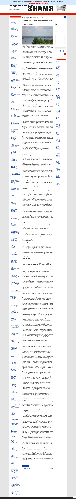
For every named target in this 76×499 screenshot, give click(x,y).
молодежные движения (14, 233)
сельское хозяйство (14, 394)
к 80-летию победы (14, 173)
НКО (11, 274)
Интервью (12, 157)
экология (12, 479)
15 (63, 51)
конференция (13, 201)
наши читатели (13, 270)
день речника (13, 118)
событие (12, 413)
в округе (12, 42)
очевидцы (12, 298)
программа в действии (14, 342)
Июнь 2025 (57, 77)
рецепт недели (13, 378)
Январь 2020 (58, 153)
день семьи (12, 122)
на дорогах (12, 246)
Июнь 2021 (57, 133)
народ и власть (13, 260)
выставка (12, 78)
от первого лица (13, 292)
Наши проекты (50, 13)
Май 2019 (57, 162)
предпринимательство (14, 333)
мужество (12, 239)
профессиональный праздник (15, 354)
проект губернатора (14, 348)
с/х (11, 390)
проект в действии (14, 347)
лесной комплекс (13, 211)
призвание (12, 335)
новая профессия (13, 275)
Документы (43, 13)
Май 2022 (57, 120)
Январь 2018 (58, 181)
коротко (12, 202)
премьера (12, 334)
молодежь (12, 234)
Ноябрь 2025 (58, 72)
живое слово (13, 138)
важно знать (13, 53)
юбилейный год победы (14, 491)
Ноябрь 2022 (58, 113)
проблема (12, 341)
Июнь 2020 (57, 147)
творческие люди (13, 442)
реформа (12, 377)
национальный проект (14, 266)
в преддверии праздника (14, 43)
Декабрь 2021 (58, 126)
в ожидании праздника (14, 41)
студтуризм (13, 437)
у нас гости (12, 455)
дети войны (12, 130)
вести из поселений (14, 56)
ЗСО (11, 153)
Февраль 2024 (58, 96)
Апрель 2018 (58, 177)
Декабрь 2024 (58, 84)
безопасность (13, 28)
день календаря (13, 110)
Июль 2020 (57, 146)
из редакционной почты (14, 154)
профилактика (13, 357)
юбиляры (12, 493)
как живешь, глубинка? (14, 181)
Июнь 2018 (57, 175)
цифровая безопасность (14, 469)
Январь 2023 (58, 111)
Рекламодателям (22, 13)
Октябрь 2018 (58, 170)
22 (63, 52)
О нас (15, 13)
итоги (12, 165)
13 (60, 51)
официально (13, 297)
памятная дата (13, 306)
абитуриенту (13, 22)
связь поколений (13, 392)
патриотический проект (14, 312)
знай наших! (13, 151)
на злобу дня (13, 248)
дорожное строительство (15, 133)
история (12, 161)
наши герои (12, 269)
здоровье (12, 144)
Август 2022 (57, 117)
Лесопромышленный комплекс (15, 216)
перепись (12, 314)
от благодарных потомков (15, 291)
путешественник (13, 365)
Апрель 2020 (58, 149)
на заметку (12, 247)
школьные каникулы (14, 477)
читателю (12, 473)
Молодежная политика (14, 231)
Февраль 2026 (58, 68)
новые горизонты (13, 277)
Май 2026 (57, 65)
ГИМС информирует (14, 85)
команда (12, 195)
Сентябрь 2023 (58, 102)
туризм (12, 451)
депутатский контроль (14, 129)
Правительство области (14, 327)
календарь (12, 182)
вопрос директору (13, 70)
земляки (12, 147)
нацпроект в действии (14, 268)
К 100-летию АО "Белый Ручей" (15, 169)
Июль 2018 (57, 174)
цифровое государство (14, 470)
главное (12, 86)
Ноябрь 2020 (58, 141)
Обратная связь (29, 13)
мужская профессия (14, 240)
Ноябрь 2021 (58, 127)
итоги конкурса (13, 167)
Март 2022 (57, 123)
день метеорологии (14, 114)
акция (12, 24)
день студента (13, 124)
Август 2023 (57, 103)
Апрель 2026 (58, 66)
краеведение (13, 203)
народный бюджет (14, 262)
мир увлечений (13, 227)
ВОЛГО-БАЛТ (13, 66)
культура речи (13, 208)
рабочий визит (13, 371)
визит (12, 60)
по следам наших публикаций (15, 317)
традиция (12, 449)
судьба (12, 440)
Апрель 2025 (58, 80)
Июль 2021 (57, 132)
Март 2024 (57, 95)
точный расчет (13, 447)
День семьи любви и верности (15, 123)
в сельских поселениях (14, 49)
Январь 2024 (58, 97)
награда (12, 255)
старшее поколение (14, 429)
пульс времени (13, 363)
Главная (10, 13)
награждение (13, 256)
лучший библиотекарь (14, 223)
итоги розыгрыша (13, 168)
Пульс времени (13, 364)
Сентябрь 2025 (58, 74)
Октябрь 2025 (58, 73)
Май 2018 (57, 176)
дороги (12, 132)
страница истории (13, 432)
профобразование (13, 361)
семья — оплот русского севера (16, 400)
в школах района (13, 51)
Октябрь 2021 (58, 128)
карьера (12, 187)
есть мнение (13, 136)
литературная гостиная (14, 219)
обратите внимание (14, 284)
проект (12, 346)
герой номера (13, 82)
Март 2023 (57, 109)
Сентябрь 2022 (58, 116)
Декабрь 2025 (58, 70)
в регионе (12, 46)
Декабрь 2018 (58, 168)
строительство (13, 434)
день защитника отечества (15, 109)
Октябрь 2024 (58, 87)
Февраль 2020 (58, 152)
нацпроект (12, 267)
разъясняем (13, 372)
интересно (12, 158)
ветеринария (13, 58)
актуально (12, 23)
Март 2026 (57, 67)
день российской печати (14, 121)
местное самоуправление (15, 226)
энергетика (12, 486)
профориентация (13, 362)
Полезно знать (37, 13)
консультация (13, 198)
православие (13, 329)
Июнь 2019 (57, 161)
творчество (12, 443)
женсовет (12, 137)
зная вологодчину (13, 152)
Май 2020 (57, 148)
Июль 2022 (57, 118)
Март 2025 (57, 81)
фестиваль (12, 461)
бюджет (12, 37)
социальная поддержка (14, 416)
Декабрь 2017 (58, 182)
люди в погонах (13, 224)
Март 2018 (57, 178)
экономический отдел (14, 483)
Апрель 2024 (58, 94)
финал (12, 462)
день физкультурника (14, 126)
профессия (12, 356)
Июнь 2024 (57, 91)
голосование (13, 89)
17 (55, 52)
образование (14, 420)
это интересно (13, 487)
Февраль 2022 (58, 124)
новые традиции (13, 278)
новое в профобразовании (15, 276)
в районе (29, 18)
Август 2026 (58, 61)
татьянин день (13, 441)
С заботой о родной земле (27, 468)
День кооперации (13, 111)
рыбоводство (13, 386)
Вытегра (56, 24)
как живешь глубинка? (14, 180)
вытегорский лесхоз (14, 79)
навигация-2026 (13, 254)
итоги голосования (14, 166)
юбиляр (12, 492)
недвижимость (13, 271)
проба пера (12, 340)
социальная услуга (14, 423)
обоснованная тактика (14, 282)
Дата (11, 102)
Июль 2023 (57, 104)
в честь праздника (14, 50)
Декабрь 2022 (58, 112)
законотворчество (13, 143)
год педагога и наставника (15, 87)
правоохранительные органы (15, 328)
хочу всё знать (13, 465)
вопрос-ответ (13, 71)
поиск (12, 320)
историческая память (14, 159)
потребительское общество (15, 326)
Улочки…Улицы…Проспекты (15, 457)
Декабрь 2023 (58, 98)
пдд (11, 313)
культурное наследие (14, 209)
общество (12, 285)
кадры (12, 179)
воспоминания (13, 72)
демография (13, 104)
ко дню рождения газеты (14, 190)
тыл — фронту (13, 454)
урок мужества (13, 458)
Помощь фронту (13, 324)
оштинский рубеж (13, 300)
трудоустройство (13, 450)
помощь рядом (13, 322)
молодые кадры (13, 238)
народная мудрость (14, 261)
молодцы (12, 237)
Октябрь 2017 (58, 184)
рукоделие (12, 385)
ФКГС (12, 464)
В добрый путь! (13, 39)
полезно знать (13, 321)
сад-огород (12, 391)
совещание (12, 415)
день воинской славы (14, 107)
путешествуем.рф (13, 368)
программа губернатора (14, 343)
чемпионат (12, 472)
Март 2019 (57, 164)
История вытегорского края (15, 162)
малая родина (13, 225)
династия (12, 131)
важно (12, 52)
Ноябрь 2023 (58, 99)
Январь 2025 (58, 83)
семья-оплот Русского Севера (15, 404)
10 (55, 51)
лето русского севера (14, 218)
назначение (12, 259)
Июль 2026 (57, 62)
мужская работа (13, 241)
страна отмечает (13, 431)
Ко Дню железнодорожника (15, 188)
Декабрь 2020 (58, 140)
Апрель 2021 (58, 135)
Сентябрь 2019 (58, 157)
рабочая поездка (13, 370)
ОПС (11, 289)
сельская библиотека (14, 393)
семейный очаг (13, 397)
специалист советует (14, 424)
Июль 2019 (57, 160)
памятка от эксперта (14, 305)
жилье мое (12, 139)
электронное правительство (15, 485)
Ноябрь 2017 (58, 183)
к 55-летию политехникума (15, 172)
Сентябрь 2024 (58, 88)
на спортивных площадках (15, 249)
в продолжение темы (14, 44)
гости (12, 93)
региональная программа (15, 375)
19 (58, 52)
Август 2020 (58, 145)
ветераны (12, 57)
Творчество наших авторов (15, 444)
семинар (12, 398)
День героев (13, 108)
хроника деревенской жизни (15, 466)
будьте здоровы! (13, 36)
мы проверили (13, 245)
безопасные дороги (14, 29)
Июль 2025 (57, 76)
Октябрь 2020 (58, 142)
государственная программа (15, 94)
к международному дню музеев (15, 174)
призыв (12, 336)
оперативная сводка (14, 288)
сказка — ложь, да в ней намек (15, 409)
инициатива (13, 155)
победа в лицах (13, 318)
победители (13, 319)
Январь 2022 (58, 125)
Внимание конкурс (14, 64)
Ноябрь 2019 (58, 155)
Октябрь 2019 (58, 156)
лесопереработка (13, 213)
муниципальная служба (14, 242)
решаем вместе (13, 379)
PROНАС (12, 21)
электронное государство (15, 484)
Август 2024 (58, 89)
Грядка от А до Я (13, 101)
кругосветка (13, 205)
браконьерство (13, 35)
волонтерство (13, 67)
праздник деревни (13, 332)
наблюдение (13, 252)
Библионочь (13, 31)
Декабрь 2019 (58, 154)
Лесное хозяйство (13, 210)
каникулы (12, 183)
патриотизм (12, 311)
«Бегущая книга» (50, 468)
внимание (12, 63)
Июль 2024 (57, 90)
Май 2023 (57, 106)
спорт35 (12, 426)
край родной (13, 204)
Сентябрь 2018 (58, 171)
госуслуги (12, 95)
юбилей (12, 490)
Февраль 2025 (58, 82)
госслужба (12, 92)
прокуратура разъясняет (14, 350)
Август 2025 (58, 75)
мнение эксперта (13, 230)
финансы (12, 463)
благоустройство (13, 34)
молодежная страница (14, 232)
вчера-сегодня (13, 73)
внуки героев (13, 65)
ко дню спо (12, 194)
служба (12, 412)
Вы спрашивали (13, 74)
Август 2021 (57, 131)
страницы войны (13, 433)
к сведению (12, 176)
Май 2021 (57, 134)
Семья (12, 399)
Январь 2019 (58, 167)
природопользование (14, 339)
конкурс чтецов (13, 197)
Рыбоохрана (13, 387)
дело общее (13, 103)
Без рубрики (13, 27)
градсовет (12, 96)
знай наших (12, 150)
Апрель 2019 (58, 163)
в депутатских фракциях (14, 38)
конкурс (12, 196)
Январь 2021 (58, 139)
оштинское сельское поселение (16, 303)
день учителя (13, 125)
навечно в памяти (13, 253)
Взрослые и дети (13, 59)
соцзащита (13, 421)
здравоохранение (13, 146)
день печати (13, 115)
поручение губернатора (14, 325)
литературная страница (14, 220)
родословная (13, 384)
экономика (12, 480)
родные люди (13, 383)
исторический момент (14, 160)
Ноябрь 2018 (58, 169)
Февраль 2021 (58, 138)
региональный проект (14, 376)
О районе (12, 281)
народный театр (13, 263)
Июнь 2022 (57, 119)
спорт (12, 425)
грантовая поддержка (14, 100)
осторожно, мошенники (14, 290)
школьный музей (13, 478)
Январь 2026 (58, 69)
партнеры (12, 310)
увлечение (12, 456)
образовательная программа (15, 283)
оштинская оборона (14, 299)
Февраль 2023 (58, 110)
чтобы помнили (13, 476)
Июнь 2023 (57, 105)
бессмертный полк (14, 30)
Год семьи (12, 88)
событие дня (13, 414)
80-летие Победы (13, 20)
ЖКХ (11, 140)
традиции (12, 448)
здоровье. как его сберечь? (15, 145)
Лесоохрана (13, 212)
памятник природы (14, 307)
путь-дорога (13, 369)
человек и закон (13, 471)
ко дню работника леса (14, 189)
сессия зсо (12, 406)
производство (13, 349)
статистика (12, 430)
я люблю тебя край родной (15, 494)
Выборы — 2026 (13, 75)
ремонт (13, 436)
